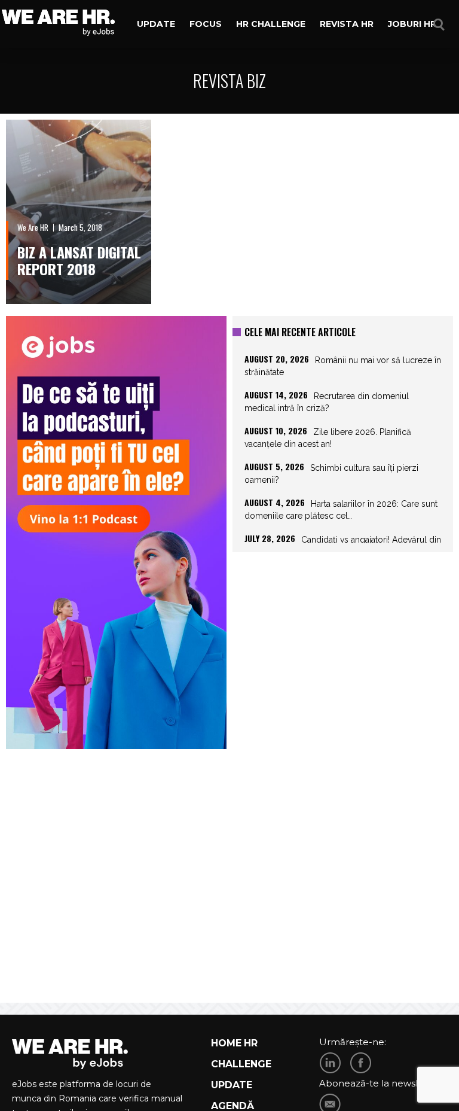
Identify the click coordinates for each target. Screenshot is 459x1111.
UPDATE (231, 1085)
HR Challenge (270, 24)
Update (156, 24)
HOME (226, 1043)
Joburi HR (412, 24)
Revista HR (347, 24)
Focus (205, 24)
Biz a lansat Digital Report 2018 (79, 260)
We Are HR (32, 227)
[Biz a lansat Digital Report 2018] (78, 212)
